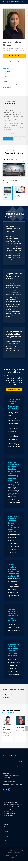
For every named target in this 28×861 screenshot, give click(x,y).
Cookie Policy (18, 855)
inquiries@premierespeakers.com (14, 784)
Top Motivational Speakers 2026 (11, 806)
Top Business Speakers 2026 (10, 802)
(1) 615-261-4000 (10, 781)
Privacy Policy (9, 855)
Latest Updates (7, 829)
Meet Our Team (7, 826)
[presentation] (26, 728)
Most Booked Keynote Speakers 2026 (13, 804)
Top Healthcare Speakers (10, 813)
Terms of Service (14, 857)
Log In (5, 840)
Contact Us (6, 831)
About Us (6, 824)
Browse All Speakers (8, 815)
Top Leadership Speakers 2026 (11, 809)
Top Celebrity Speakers (9, 811)
